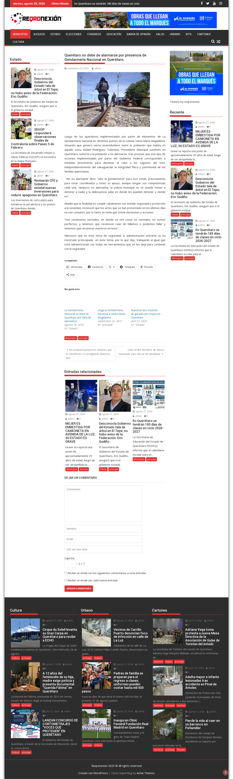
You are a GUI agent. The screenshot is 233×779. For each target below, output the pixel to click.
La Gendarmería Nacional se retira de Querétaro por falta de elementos (77, 315)
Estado (55, 34)
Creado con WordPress (93, 773)
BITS (188, 34)
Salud (160, 34)
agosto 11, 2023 (196, 711)
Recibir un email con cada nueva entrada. (93, 580)
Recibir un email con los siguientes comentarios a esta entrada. (107, 573)
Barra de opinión (138, 34)
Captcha (69, 558)
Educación (114, 34)
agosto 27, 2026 (76, 414)
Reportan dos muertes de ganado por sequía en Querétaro (145, 313)
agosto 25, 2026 (124, 711)
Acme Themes (146, 773)
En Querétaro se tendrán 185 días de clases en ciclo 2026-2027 (113, 3)
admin (97, 68)
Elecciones (74, 34)
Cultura (18, 42)
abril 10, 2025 (195, 620)
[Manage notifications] (225, 772)
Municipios (20, 34)
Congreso (94, 34)
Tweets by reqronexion (185, 101)
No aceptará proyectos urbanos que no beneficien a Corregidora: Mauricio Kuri (89, 354)
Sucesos (39, 34)
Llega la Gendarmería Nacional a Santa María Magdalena (111, 313)
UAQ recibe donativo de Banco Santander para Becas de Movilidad (141, 351)
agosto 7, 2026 (53, 664)
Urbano (175, 34)
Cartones (204, 34)
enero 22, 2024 (196, 668)
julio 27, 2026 (52, 711)
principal (83, 338)
